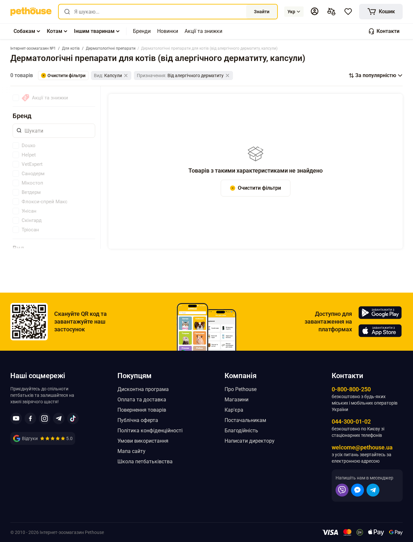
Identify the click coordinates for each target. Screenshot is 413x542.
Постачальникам (245, 420)
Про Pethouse (241, 389)
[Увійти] (314, 11)
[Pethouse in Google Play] (380, 313)
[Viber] (342, 490)
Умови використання (142, 441)
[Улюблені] (348, 11)
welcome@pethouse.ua (362, 447)
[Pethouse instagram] (44, 418)
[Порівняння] (331, 11)
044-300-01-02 (351, 421)
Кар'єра (234, 410)
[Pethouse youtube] (16, 418)
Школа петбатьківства (145, 461)
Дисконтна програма (143, 389)
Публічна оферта (137, 420)
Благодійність (241, 430)
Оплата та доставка (141, 399)
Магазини (236, 399)
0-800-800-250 (351, 389)
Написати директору (250, 441)
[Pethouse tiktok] (73, 418)
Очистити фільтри (259, 188)
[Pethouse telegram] (59, 418)
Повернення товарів (141, 410)
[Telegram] (373, 490)
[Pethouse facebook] (30, 418)
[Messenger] (357, 490)
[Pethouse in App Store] (380, 331)
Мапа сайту (131, 451)
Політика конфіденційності (150, 430)
